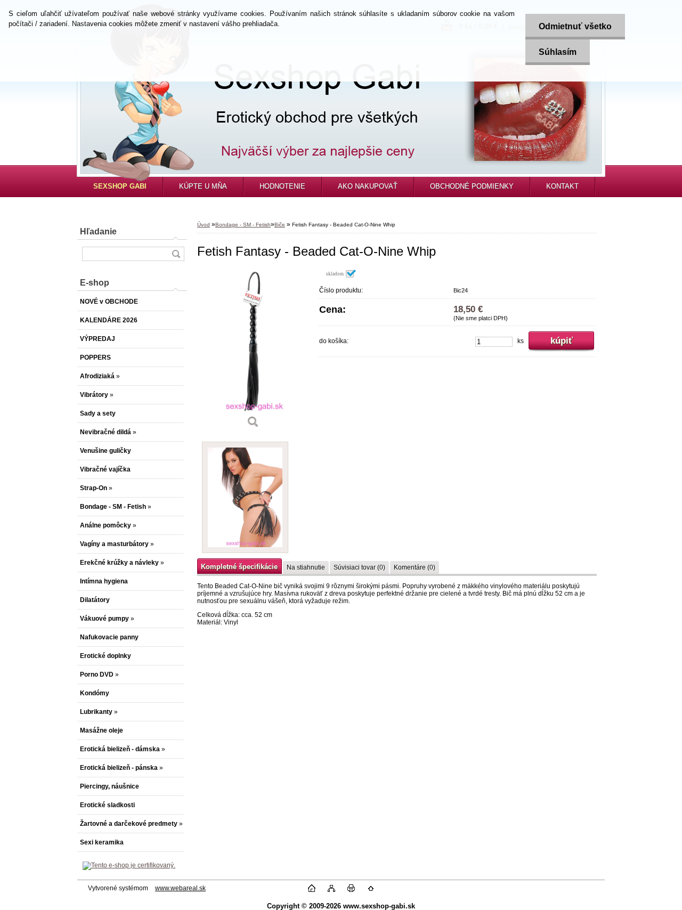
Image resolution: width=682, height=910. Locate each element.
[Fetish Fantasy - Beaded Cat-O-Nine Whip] (253, 352)
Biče (279, 225)
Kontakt (562, 186)
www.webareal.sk (180, 888)
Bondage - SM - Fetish (243, 225)
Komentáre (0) (414, 567)
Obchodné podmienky (472, 186)
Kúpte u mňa (203, 186)
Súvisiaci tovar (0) (359, 567)
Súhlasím (558, 51)
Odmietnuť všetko (575, 26)
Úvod (203, 225)
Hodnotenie (282, 186)
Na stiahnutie (306, 567)
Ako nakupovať (367, 186)
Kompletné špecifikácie (239, 567)
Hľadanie (98, 231)
